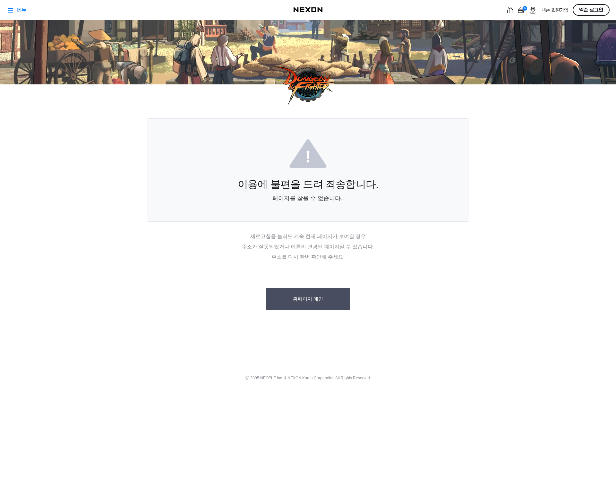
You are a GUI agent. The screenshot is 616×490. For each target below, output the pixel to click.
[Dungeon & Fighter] (308, 86)
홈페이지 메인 (308, 299)
